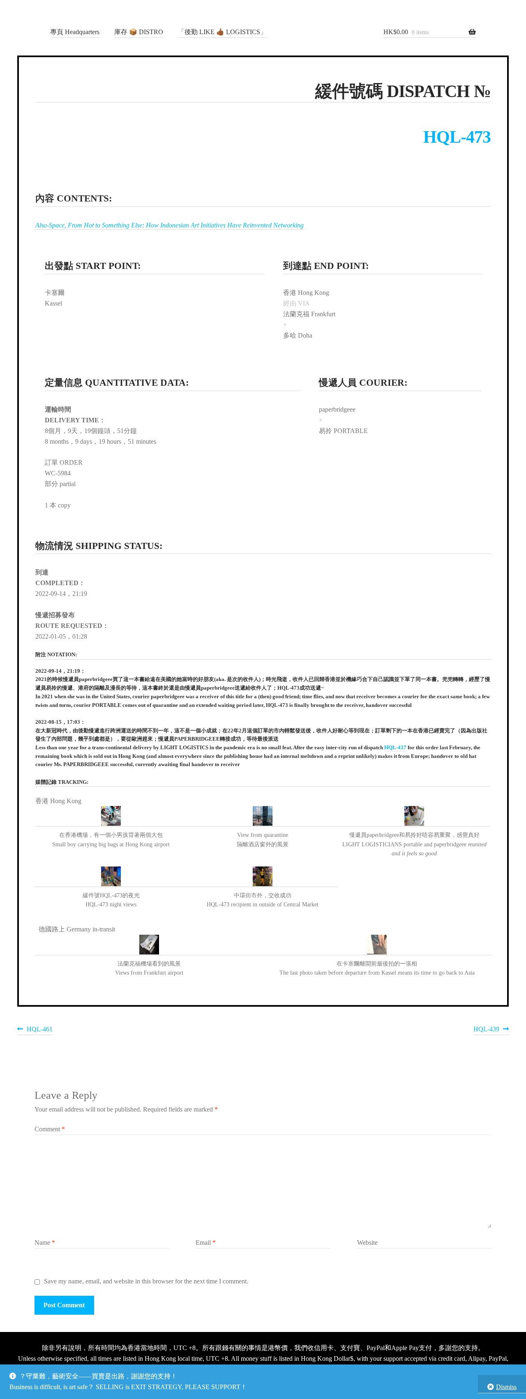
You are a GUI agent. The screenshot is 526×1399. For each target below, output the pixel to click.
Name (45, 1242)
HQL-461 (39, 1030)
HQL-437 (395, 747)
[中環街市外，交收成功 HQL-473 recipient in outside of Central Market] (263, 876)
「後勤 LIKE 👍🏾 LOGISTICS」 (222, 31)
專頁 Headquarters (74, 31)
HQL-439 (486, 1030)
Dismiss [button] (506, 1386)
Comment (50, 1129)
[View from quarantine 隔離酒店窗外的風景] (263, 816)
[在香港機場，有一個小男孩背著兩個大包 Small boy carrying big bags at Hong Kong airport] (111, 816)
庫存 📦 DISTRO (138, 31)
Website (367, 1242)
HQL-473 (457, 136)
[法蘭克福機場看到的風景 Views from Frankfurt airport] (149, 945)
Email (206, 1242)
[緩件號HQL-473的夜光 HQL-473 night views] (111, 876)
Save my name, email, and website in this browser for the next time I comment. (146, 1281)
